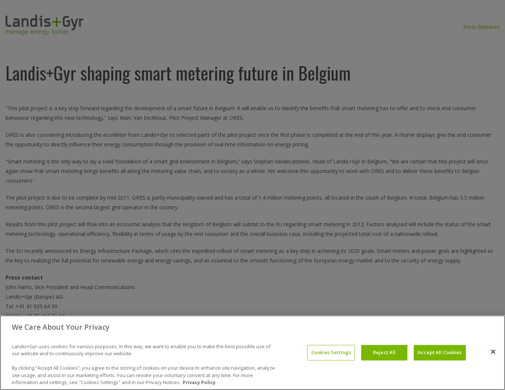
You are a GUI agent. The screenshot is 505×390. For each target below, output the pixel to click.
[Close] (493, 352)
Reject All (384, 352)
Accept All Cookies (439, 352)
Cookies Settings (331, 352)
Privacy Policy (199, 382)
